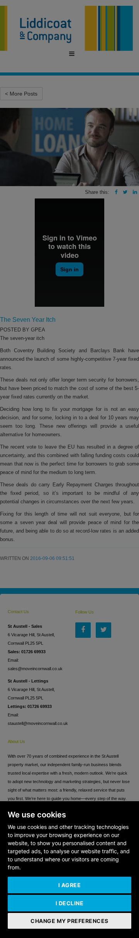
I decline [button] (70, 903)
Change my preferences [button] (69, 921)
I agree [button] (69, 885)
